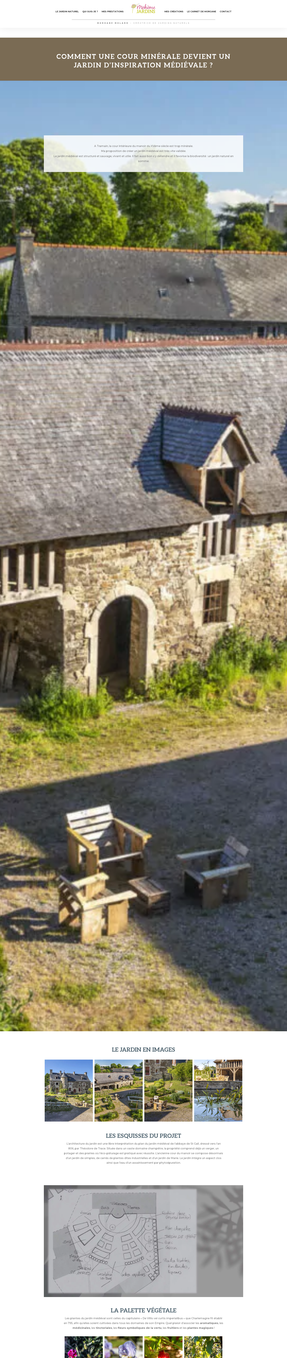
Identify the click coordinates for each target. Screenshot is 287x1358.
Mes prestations (113, 11)
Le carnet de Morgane (201, 11)
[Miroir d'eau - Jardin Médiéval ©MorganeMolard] (218, 1120)
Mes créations (173, 11)
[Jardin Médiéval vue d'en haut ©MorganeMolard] (119, 1120)
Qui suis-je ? (90, 11)
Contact (226, 11)
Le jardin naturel (67, 11)
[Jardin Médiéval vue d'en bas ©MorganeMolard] (69, 1120)
